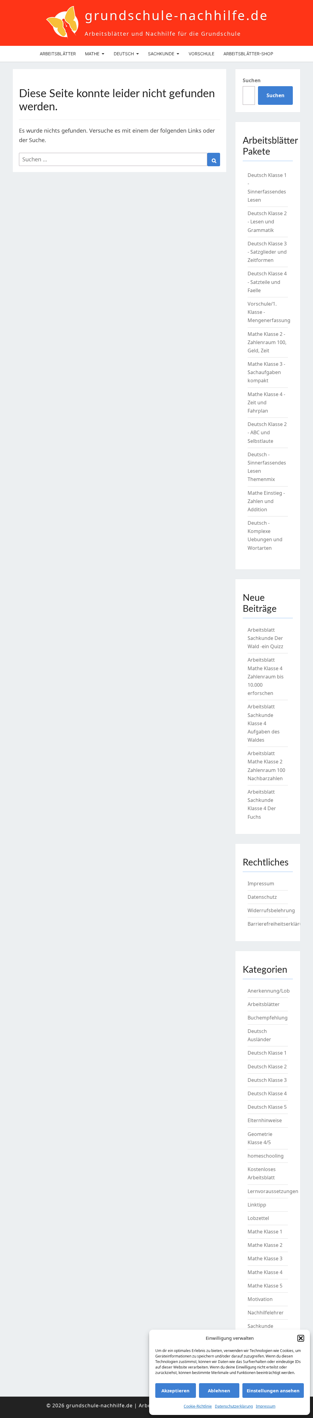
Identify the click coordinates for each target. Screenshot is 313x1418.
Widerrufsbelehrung (271, 910)
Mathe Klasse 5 (265, 1285)
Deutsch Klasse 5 (267, 1107)
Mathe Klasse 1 (265, 1231)
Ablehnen (219, 1390)
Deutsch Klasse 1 (267, 1052)
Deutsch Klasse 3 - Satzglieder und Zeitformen (267, 251)
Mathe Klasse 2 (265, 1245)
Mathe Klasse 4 (265, 1272)
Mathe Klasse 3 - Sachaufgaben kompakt (266, 372)
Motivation (260, 1299)
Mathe (92, 53)
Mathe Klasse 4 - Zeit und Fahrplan (266, 402)
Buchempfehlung (268, 1017)
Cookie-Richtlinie (198, 1406)
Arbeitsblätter (58, 53)
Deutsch (124, 53)
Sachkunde (161, 53)
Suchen (252, 80)
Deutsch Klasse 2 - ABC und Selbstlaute (267, 432)
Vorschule (201, 53)
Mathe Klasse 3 (265, 1258)
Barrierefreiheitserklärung (278, 923)
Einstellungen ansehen (273, 1390)
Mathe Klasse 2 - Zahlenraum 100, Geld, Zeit (267, 342)
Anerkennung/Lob (269, 990)
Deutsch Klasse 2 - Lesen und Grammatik (267, 221)
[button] (301, 1338)
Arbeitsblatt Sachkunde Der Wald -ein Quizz (265, 638)
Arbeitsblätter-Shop (248, 53)
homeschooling (266, 1155)
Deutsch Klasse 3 (267, 1080)
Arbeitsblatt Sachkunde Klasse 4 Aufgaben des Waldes (264, 723)
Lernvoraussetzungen (273, 1191)
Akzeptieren (175, 1390)
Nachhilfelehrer (266, 1312)
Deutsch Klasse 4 (267, 1093)
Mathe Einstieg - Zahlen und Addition (266, 501)
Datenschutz (262, 897)
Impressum (265, 1406)
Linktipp (257, 1204)
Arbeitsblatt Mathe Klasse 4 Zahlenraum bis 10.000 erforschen (266, 676)
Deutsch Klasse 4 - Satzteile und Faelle (267, 281)
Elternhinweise (265, 1120)
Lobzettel (258, 1218)
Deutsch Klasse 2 (267, 1066)
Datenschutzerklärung (234, 1406)
